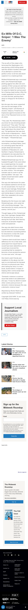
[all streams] (26, 607)
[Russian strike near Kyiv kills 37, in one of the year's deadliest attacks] (7, 365)
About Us (5, 565)
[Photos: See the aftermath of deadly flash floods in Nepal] (7, 378)
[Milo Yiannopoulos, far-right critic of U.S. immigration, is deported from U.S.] (7, 351)
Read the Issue (14, 542)
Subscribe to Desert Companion (8, 585)
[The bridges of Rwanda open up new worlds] (7, 390)
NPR (4, 334)
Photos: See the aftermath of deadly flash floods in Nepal (19, 380)
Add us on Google (15, 52)
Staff (4, 571)
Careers (5, 575)
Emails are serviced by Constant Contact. (14, 431)
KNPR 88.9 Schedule (17, 565)
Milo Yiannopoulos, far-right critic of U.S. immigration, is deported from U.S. (19, 353)
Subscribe (14, 436)
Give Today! (11, 325)
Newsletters (6, 582)
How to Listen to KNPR (19, 573)
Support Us (6, 578)
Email (5, 416)
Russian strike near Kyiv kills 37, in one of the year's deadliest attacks (19, 367)
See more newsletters (10, 498)
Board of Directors (20, 577)
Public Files (18, 580)
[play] (3, 607)
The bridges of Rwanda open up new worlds (19, 391)
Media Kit (17, 584)
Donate (23, 2)
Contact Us (6, 568)
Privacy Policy (20, 560)
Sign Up (14, 502)
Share (4, 52)
